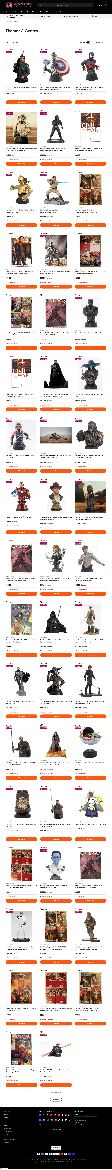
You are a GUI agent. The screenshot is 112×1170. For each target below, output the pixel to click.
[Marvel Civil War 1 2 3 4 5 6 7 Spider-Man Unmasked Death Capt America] (21, 251)
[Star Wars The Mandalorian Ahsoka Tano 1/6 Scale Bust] (21, 435)
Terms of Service (8, 1128)
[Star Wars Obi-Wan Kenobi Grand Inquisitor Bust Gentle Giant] (56, 1049)
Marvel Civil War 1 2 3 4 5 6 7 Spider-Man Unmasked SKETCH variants (19, 395)
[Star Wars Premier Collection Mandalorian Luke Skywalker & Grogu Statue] (56, 374)
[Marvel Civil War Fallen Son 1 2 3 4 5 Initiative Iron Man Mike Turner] (21, 988)
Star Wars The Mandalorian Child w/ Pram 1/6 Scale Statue (90, 764)
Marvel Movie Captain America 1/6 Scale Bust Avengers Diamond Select (55, 88)
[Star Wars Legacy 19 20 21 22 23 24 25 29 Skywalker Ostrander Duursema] (90, 189)
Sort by (8, 42)
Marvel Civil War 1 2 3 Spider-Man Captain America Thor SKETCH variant (54, 334)
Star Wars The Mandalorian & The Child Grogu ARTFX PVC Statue (55, 272)
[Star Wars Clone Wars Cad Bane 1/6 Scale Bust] (90, 374)
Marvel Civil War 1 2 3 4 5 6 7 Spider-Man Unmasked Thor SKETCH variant (88, 887)
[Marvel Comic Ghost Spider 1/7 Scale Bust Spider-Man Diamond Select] (56, 558)
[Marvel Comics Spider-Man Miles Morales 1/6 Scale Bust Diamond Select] (90, 67)
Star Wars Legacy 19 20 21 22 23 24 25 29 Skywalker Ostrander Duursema (88, 211)
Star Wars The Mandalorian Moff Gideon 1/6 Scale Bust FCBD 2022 (20, 764)
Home (8, 12)
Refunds (6, 1136)
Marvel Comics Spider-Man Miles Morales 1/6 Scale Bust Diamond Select (90, 88)
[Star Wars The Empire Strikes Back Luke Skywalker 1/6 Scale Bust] (90, 558)
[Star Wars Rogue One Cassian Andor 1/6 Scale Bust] (21, 67)
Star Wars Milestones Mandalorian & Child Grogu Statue (20, 702)
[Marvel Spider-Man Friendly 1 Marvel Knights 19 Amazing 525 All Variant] (21, 1049)
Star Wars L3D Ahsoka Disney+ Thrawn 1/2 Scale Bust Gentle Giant (54, 887)
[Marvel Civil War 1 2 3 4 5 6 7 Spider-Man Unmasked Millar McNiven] (90, 128)
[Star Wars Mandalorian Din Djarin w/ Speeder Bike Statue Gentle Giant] (56, 435)
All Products (59, 12)
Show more (56, 1099)
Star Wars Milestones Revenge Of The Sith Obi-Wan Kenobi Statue (54, 211)
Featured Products (46, 12)
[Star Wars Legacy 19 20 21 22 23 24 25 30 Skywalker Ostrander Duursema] (90, 988)
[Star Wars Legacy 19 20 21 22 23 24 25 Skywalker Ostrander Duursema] (56, 926)
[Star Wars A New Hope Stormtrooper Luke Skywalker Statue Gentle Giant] (21, 926)
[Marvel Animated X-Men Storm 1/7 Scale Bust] (90, 804)
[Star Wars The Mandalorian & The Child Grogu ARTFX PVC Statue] (56, 251)
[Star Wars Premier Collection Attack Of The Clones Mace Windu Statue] (90, 619)
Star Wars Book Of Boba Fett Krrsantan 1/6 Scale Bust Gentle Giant (89, 457)
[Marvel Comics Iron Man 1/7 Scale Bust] (21, 497)
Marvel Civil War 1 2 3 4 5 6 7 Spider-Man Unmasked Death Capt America (19, 272)
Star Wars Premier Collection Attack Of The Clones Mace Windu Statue (90, 641)
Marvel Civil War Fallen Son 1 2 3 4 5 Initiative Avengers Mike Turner (21, 641)
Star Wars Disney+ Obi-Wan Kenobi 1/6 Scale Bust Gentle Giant (55, 825)
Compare (82, 42)
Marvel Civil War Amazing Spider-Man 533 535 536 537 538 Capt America (56, 1009)
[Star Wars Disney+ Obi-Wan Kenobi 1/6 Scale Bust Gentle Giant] (56, 804)
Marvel (23, 12)
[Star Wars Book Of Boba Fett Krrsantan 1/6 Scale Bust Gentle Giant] (90, 435)
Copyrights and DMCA (9, 1139)
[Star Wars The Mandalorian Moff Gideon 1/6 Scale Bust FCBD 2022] (21, 742)
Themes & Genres (14, 21)
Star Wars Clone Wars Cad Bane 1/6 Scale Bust (89, 395)
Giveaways (6, 1114)
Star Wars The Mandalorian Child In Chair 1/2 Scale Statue (21, 825)
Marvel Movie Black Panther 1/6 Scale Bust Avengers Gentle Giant (89, 334)
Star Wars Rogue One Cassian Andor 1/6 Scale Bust (21, 88)
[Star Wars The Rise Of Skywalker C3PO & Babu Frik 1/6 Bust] (21, 189)
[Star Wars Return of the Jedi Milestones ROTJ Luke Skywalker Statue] (90, 681)
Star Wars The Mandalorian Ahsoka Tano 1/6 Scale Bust (21, 457)
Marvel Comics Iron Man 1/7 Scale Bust (19, 517)
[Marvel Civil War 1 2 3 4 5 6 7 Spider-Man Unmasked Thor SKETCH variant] (90, 865)
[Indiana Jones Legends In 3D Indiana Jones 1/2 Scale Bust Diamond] (56, 497)
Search (5, 1123)
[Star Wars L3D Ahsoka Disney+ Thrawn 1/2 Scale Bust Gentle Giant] (56, 865)
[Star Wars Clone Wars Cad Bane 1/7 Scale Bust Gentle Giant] (56, 681)
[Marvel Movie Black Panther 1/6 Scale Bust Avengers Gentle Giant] (90, 312)
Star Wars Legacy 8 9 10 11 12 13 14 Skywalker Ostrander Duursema (21, 334)
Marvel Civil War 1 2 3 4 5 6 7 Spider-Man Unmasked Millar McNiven (88, 150)
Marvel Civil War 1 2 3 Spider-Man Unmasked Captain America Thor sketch (21, 579)
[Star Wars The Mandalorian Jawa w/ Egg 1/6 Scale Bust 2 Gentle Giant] (90, 497)
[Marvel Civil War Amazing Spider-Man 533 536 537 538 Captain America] (21, 865)
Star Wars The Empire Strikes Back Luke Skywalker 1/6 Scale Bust (88, 579)
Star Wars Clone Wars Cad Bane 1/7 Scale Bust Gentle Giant (56, 702)
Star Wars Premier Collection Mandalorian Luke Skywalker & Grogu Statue (54, 395)
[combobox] (65, 5)
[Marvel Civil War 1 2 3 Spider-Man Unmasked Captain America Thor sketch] (21, 558)
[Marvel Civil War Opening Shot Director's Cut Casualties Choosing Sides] (90, 251)
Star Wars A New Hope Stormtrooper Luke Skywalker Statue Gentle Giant (20, 948)
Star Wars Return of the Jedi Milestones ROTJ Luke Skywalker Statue (90, 702)
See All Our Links (56, 1129)
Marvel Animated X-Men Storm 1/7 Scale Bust (90, 824)
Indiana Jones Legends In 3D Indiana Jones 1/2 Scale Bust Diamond (56, 518)
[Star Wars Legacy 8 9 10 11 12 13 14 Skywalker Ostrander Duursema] (21, 312)
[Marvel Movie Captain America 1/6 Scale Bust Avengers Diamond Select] (56, 67)
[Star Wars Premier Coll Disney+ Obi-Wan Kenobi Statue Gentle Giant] (56, 742)
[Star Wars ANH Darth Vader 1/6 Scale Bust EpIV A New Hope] (56, 619)
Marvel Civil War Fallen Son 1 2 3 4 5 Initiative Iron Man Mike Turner (21, 1009)
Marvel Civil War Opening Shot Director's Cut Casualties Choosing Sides (90, 272)
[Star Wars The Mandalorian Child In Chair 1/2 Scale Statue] (21, 804)
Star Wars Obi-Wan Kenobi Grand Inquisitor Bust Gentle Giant (55, 1071)
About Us (6, 1125)
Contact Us (6, 1142)
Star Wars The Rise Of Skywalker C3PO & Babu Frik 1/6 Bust (20, 211)
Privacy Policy (7, 1131)
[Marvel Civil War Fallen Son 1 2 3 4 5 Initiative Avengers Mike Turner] (21, 619)
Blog (5, 1120)
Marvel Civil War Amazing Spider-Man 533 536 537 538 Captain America (21, 887)
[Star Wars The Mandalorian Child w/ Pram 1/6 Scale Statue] (90, 742)
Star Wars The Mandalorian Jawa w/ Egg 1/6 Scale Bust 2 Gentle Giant (89, 518)
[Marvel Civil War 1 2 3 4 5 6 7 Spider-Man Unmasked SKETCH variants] (21, 374)
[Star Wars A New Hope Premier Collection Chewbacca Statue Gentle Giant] (90, 926)
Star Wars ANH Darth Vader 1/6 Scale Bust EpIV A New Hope (54, 641)
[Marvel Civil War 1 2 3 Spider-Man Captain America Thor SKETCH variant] (56, 312)
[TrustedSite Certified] (56, 1148)
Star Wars (15, 12)
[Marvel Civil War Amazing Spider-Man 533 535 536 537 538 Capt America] (56, 988)
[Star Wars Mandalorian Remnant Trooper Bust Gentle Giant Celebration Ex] (21, 128)
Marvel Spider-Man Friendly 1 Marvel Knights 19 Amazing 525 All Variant (21, 1071)
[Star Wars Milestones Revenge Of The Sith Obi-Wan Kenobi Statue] (56, 189)
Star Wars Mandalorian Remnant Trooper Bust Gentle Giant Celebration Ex (21, 150)
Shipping (6, 1134)
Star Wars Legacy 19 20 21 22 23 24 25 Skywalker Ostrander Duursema (53, 948)
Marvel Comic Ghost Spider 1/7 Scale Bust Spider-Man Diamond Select (54, 579)
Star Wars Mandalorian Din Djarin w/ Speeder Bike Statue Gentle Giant (55, 457)
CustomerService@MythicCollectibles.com (85, 1116)
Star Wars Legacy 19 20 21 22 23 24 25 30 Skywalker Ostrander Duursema (88, 1009)
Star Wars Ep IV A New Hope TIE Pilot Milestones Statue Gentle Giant (52, 150)
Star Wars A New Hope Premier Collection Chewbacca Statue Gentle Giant (89, 948)
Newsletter (6, 1117)
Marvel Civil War (32, 12)
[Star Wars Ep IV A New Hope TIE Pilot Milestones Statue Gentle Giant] (56, 128)
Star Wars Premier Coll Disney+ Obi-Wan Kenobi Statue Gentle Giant (54, 764)
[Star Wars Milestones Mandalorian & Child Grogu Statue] (21, 681)
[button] (105, 5)
